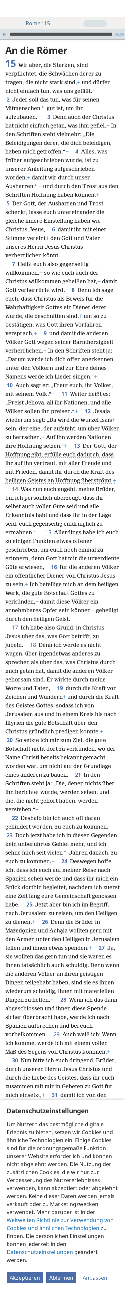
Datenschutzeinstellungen (40, 1252)
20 (10, 740)
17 (15, 627)
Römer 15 (38, 23)
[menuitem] (10, 8)
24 (65, 861)
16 (54, 567)
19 (60, 688)
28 (64, 999)
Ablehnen (61, 1277)
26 (45, 921)
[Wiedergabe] (4, 34)
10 (10, 385)
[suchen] (116, 8)
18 (33, 644)
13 (77, 445)
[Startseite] (10, 8)
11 (65, 393)
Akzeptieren (25, 1277)
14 (15, 489)
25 (30, 904)
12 (88, 411)
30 (15, 1060)
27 (102, 947)
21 (78, 774)
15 (49, 532)
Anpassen (95, 1277)
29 (57, 1034)
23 (10, 835)
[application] (62, 34)
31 (55, 1095)
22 (15, 818)
